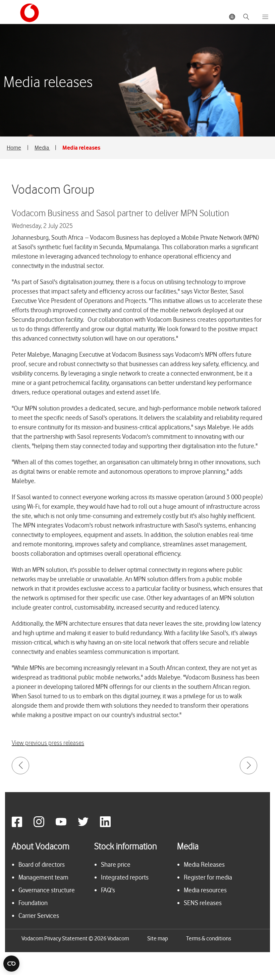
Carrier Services (38, 916)
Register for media (208, 877)
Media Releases (204, 864)
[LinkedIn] (110, 825)
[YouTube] (66, 825)
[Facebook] (22, 825)
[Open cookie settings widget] (11, 964)
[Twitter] (88, 825)
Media (42, 147)
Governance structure (46, 890)
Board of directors (41, 864)
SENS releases (203, 903)
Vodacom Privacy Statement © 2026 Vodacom (75, 938)
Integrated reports (125, 877)
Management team (43, 877)
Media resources (205, 890)
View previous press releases (48, 743)
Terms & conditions (208, 938)
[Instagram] (44, 825)
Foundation (33, 903)
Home (14, 147)
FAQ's (108, 890)
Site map (157, 938)
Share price (115, 864)
